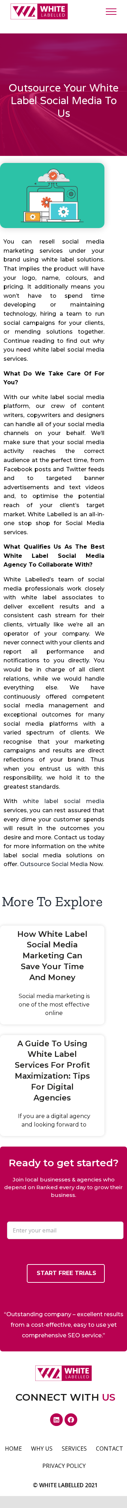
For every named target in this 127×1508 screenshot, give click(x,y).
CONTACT (109, 1448)
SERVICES (74, 1448)
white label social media (63, 801)
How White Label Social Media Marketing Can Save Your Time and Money (52, 955)
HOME (13, 1448)
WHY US (42, 1448)
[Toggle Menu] (111, 11)
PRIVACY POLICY (64, 1466)
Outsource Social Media (54, 864)
